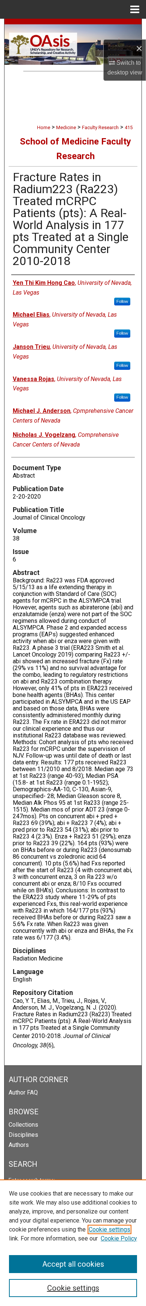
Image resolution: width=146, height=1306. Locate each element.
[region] (73, 1242)
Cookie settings (109, 1229)
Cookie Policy (119, 1238)
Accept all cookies (73, 1264)
